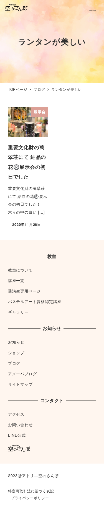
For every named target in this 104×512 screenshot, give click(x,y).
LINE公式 (17, 435)
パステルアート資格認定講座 (34, 301)
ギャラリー (18, 312)
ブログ (14, 363)
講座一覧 (16, 280)
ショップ (16, 352)
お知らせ (16, 342)
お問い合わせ (20, 424)
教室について (20, 270)
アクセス (16, 414)
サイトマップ (20, 384)
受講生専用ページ (24, 291)
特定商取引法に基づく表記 (31, 490)
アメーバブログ (22, 373)
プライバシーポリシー (30, 497)
